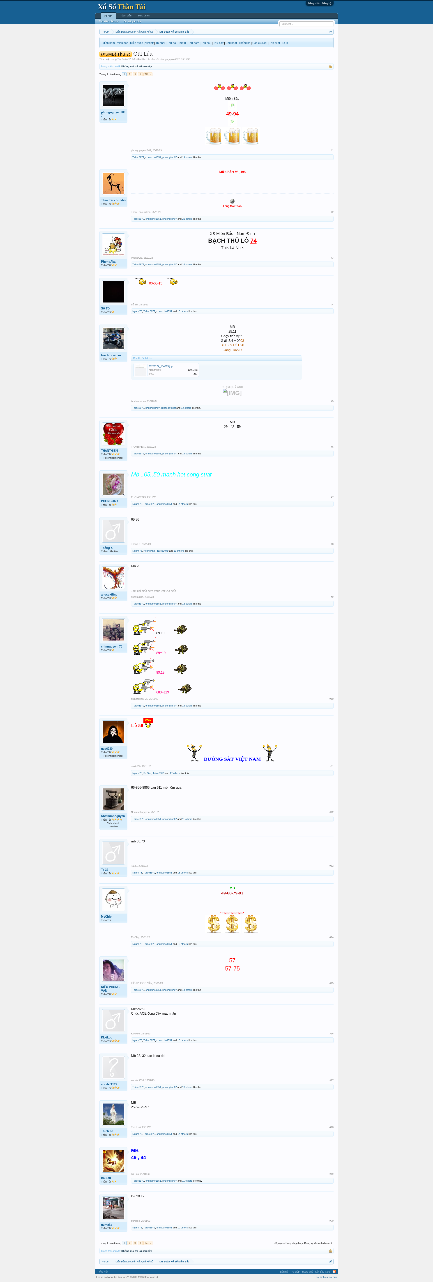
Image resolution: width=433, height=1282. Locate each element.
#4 (332, 304)
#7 (332, 497)
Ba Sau (147, 773)
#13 (331, 865)
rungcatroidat (168, 407)
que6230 (107, 748)
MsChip (106, 916)
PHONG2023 (109, 501)
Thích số (107, 1131)
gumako (106, 1224)
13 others (187, 603)
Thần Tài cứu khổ (113, 200)
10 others (182, 1227)
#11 (332, 766)
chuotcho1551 (153, 157)
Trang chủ (307, 1271)
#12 (331, 812)
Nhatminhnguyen (113, 816)
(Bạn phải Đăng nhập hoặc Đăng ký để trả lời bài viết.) (304, 1243)
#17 (331, 1080)
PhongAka (108, 261)
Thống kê (244, 43)
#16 (331, 1033)
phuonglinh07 (169, 157)
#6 (332, 446)
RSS (334, 1271)
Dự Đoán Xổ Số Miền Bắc (132, 59)
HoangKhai (149, 550)
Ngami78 (137, 311)
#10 (331, 698)
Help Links (144, 15)
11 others (179, 550)
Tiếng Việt (102, 1271)
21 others (187, 218)
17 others (175, 773)
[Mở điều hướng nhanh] (330, 31)
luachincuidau (111, 355)
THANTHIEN (109, 450)
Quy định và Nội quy (326, 1277)
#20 (331, 1220)
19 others (187, 157)
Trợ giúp (294, 1271)
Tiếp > (148, 74)
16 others (187, 264)
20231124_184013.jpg (161, 366)
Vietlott (149, 43)
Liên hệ (284, 1271)
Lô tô (285, 43)
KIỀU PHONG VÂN (110, 988)
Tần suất (274, 43)
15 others (182, 311)
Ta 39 (104, 869)
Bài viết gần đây (132, 21)
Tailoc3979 (138, 157)
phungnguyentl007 (170, 59)
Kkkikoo (106, 1037)
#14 (331, 937)
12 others (186, 407)
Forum (108, 15)
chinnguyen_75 (111, 646)
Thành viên (125, 15)
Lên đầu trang (322, 1271)
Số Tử (105, 308)
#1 (332, 150)
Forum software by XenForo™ (127, 1277)
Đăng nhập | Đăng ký (319, 3)
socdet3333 (109, 1084)
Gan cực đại (259, 43)
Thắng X (107, 548)
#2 (332, 212)
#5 (332, 401)
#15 (331, 983)
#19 (331, 1174)
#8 (332, 544)
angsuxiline (109, 594)
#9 (332, 597)
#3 (332, 257)
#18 (331, 1127)
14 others (187, 453)
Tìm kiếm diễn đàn (109, 21)
